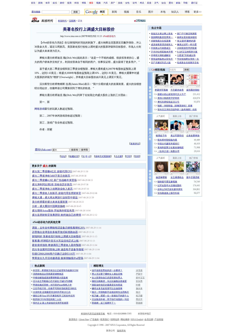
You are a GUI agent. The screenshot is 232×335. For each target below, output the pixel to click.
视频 (98, 3)
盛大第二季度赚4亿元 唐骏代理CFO (52, 171)
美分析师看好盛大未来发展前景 (50, 202)
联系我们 (104, 319)
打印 (128, 156)
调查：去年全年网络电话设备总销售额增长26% (58, 227)
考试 (142, 3)
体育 (47, 3)
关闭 (137, 156)
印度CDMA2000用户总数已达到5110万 (53, 253)
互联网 (72, 21)
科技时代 (62, 21)
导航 (185, 3)
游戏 (120, 3)
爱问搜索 (36, 11)
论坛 (63, 156)
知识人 (175, 11)
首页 (33, 3)
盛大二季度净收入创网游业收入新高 (52, 188)
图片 (150, 11)
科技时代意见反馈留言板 (93, 313)
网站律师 (125, 319)
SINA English (137, 319)
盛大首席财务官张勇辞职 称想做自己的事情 (56, 215)
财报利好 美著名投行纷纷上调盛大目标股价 (56, 236)
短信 (163, 3)
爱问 (171, 3)
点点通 (118, 156)
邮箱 (178, 3)
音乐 (138, 11)
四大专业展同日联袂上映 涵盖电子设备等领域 (58, 249)
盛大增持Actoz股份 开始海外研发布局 (53, 210)
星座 (149, 3)
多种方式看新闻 (102, 156)
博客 (84, 3)
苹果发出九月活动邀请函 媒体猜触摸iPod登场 (57, 258)
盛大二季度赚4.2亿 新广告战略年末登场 (54, 180)
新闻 (40, 3)
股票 (69, 3)
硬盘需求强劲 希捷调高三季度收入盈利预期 (56, 245)
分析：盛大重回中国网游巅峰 (48, 206)
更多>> (198, 11)
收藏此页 (74, 156)
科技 (76, 3)
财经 (62, 3)
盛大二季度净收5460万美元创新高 (51, 175)
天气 (156, 3)
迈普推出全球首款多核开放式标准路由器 (55, 232)
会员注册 (148, 319)
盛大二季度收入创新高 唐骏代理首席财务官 (56, 193)
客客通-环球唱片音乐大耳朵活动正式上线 (55, 240)
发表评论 (134, 143)
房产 (113, 3)
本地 (162, 11)
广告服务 (94, 319)
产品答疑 (159, 319)
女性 (127, 3)
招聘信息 (115, 319)
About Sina (84, 319)
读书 (134, 3)
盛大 (45, 166)
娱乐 (55, 3)
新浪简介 (73, 319)
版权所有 (121, 330)
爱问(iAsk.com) (43, 149)
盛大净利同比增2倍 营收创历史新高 (52, 184)
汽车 (105, 3)
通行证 (194, 3)
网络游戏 (39, 109)
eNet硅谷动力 (109, 36)
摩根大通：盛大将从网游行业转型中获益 (55, 197)
